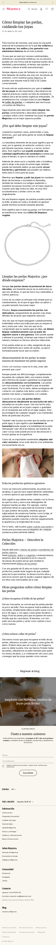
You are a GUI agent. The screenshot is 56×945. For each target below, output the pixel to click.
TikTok (4, 881)
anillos (21, 555)
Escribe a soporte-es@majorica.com (16, 896)
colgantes (31, 555)
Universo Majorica (9, 912)
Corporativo (5, 937)
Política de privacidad (9, 927)
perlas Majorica (35, 77)
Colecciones (7, 813)
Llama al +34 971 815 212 (11, 892)
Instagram (6, 877)
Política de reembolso (9, 932)
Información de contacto (26, 932)
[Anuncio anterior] (3, 2)
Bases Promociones (10, 839)
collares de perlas (28, 549)
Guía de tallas (7, 824)
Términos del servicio (26, 927)
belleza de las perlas (27, 563)
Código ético (41, 932)
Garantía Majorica (9, 828)
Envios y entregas (9, 832)
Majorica (10, 941)
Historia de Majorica (10, 852)
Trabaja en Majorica (9, 860)
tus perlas (32, 209)
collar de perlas (13, 102)
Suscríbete (28, 773)
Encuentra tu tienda (10, 856)
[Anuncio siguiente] (53, 2)
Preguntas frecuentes (10, 816)
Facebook (6, 873)
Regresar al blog (29, 671)
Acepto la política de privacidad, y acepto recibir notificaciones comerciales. (26, 766)
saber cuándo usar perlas (39, 526)
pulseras (12, 555)
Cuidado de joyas (9, 820)
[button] (3, 9)
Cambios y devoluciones (12, 835)
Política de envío (41, 927)
